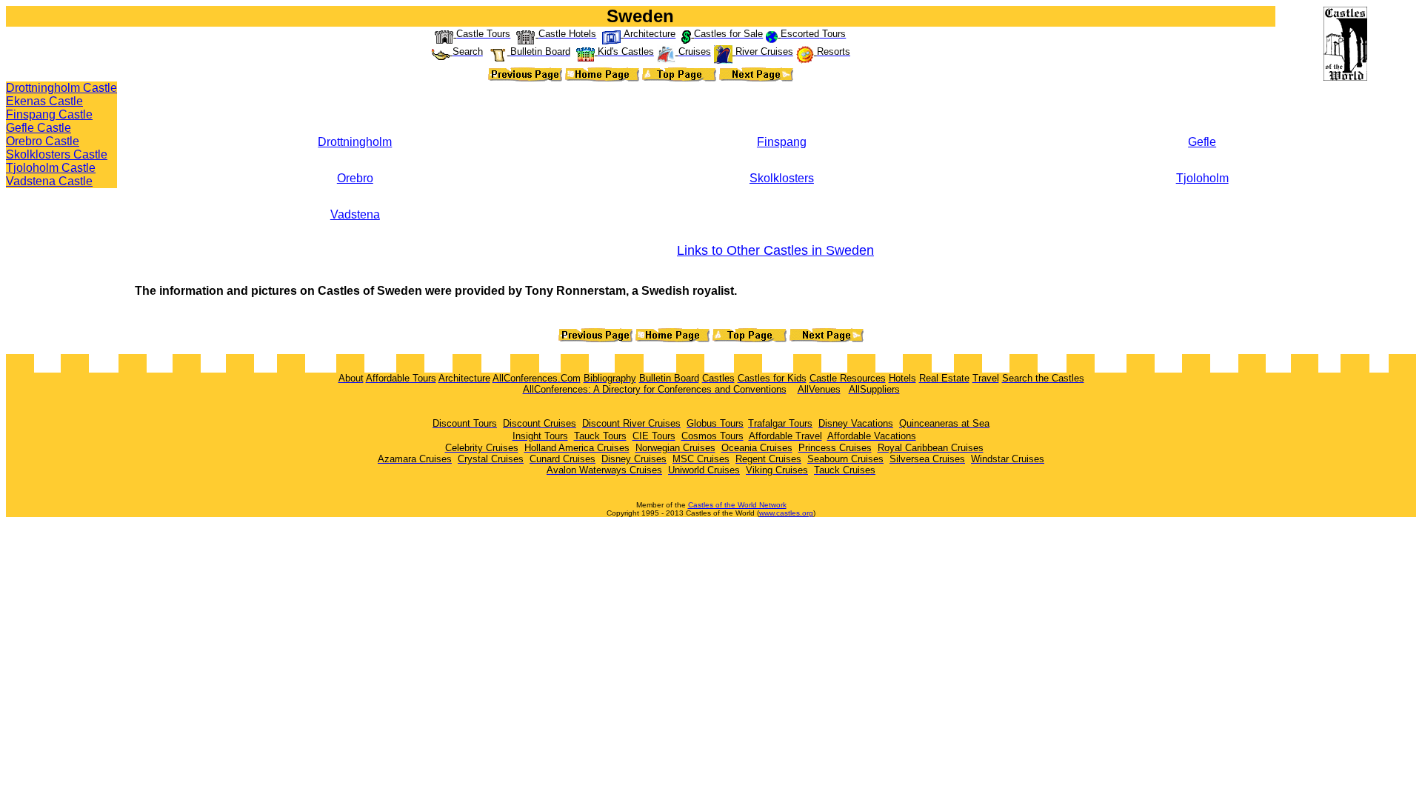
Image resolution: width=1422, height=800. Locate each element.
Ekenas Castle (44, 101)
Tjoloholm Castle (51, 167)
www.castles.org (786, 513)
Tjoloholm (1202, 178)
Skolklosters (782, 178)
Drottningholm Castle (61, 87)
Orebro (355, 178)
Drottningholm (355, 142)
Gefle (1202, 142)
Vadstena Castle (49, 181)
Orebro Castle (42, 141)
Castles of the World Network (737, 505)
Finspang (782, 142)
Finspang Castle (49, 114)
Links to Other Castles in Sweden (775, 250)
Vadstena (355, 214)
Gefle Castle (38, 127)
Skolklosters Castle (56, 154)
